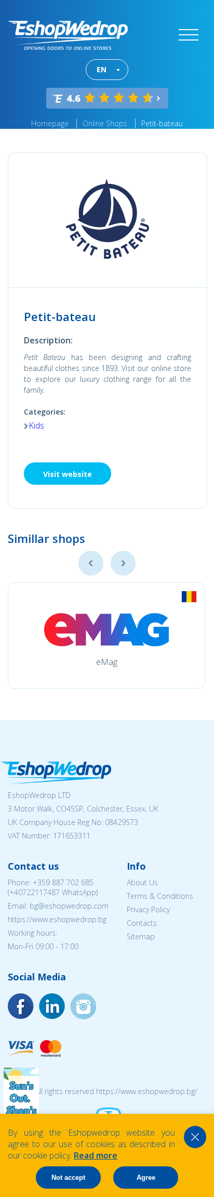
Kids (36, 425)
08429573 (121, 822)
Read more (95, 1155)
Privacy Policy (148, 909)
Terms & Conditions (160, 896)
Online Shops (105, 123)
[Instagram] (52, 1006)
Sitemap (141, 936)
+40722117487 (34, 892)
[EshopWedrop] (68, 35)
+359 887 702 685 (63, 882)
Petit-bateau (162, 123)
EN (101, 69)
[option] (106, 635)
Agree (146, 1177)
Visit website (67, 474)
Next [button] (123, 563)
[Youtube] (83, 1006)
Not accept (68, 1177)
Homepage (50, 123)
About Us (142, 882)
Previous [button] (90, 563)
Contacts (142, 923)
